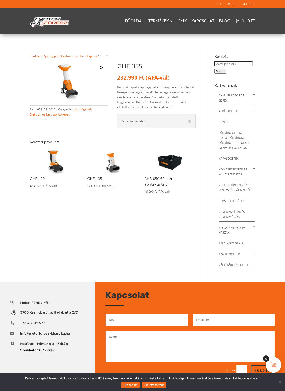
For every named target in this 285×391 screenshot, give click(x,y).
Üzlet (219, 4)
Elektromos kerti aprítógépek (79, 56)
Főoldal (134, 21)
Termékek (158, 21)
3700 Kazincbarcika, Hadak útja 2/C (49, 312)
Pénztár (233, 4)
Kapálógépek (229, 158)
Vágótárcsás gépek (234, 265)
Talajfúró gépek (231, 243)
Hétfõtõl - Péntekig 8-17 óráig (44, 344)
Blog (224, 21)
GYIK (182, 21)
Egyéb (223, 122)
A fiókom (249, 4)
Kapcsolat (202, 21)
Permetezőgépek (232, 201)
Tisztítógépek (229, 254)
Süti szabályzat (154, 384)
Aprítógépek (51, 56)
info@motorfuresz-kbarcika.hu (45, 333)
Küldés (262, 370)
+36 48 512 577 (32, 323)
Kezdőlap (35, 56)
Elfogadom (130, 384)
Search (220, 71)
